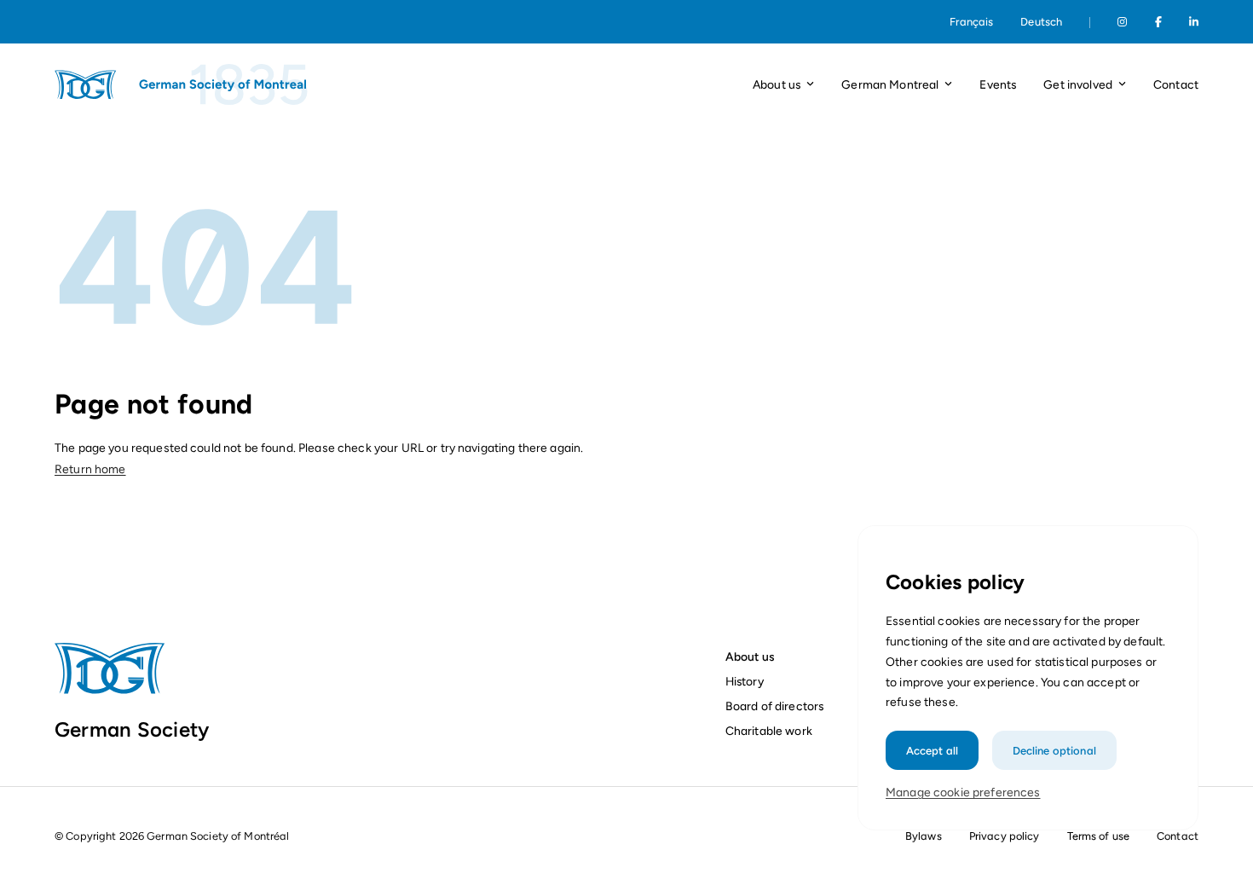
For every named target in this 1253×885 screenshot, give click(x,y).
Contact (1175, 84)
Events (997, 84)
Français (971, 21)
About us (749, 656)
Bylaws (923, 836)
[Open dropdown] (810, 85)
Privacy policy (1004, 836)
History (744, 681)
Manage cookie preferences (963, 792)
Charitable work (768, 731)
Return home (90, 469)
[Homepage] (182, 84)
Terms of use (1098, 836)
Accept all (932, 749)
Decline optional (1054, 749)
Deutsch (1041, 21)
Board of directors (774, 706)
